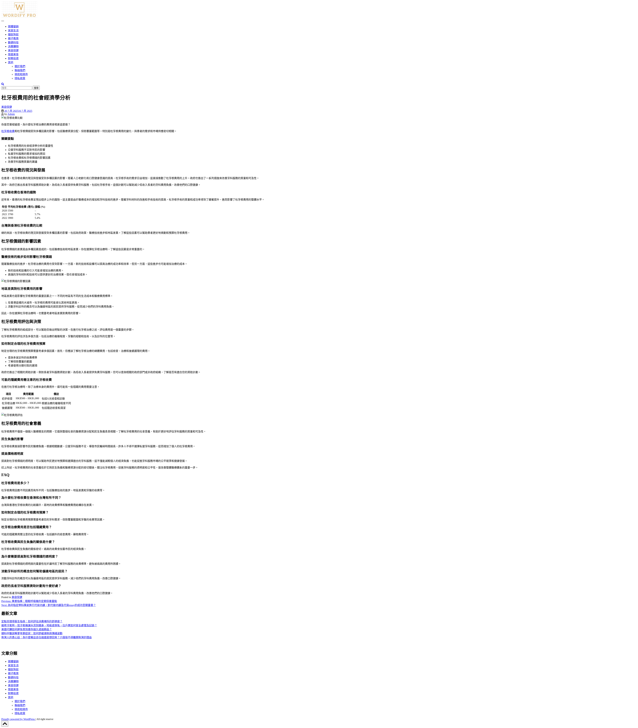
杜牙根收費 (8, 131)
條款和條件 (21, 74)
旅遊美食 (13, 54)
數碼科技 (13, 42)
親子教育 (13, 38)
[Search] (2, 84)
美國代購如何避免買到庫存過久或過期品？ (26, 629)
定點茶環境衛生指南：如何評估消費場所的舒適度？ (31, 621)
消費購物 (13, 46)
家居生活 (13, 30)
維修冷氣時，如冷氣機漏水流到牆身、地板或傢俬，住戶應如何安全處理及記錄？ (49, 625)
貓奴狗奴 (13, 34)
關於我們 (20, 66)
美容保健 (13, 50)
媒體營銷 (13, 26)
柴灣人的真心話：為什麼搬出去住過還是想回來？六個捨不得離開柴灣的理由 (46, 637)
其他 (10, 62)
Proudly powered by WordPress (18, 719)
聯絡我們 (20, 70)
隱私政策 (20, 78)
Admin (11, 114)
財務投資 (13, 58)
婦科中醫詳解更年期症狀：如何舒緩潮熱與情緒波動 (31, 633)
